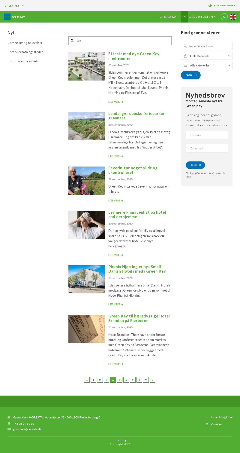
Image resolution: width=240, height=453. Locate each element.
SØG (189, 75)
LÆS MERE (114, 101)
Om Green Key (168, 17)
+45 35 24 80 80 (23, 423)
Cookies (216, 424)
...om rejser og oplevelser (25, 43)
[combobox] (209, 56)
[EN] (233, 17)
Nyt (184, 17)
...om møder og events (23, 61)
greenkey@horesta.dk (27, 429)
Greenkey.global (221, 417)
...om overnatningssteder (25, 52)
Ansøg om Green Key (202, 17)
